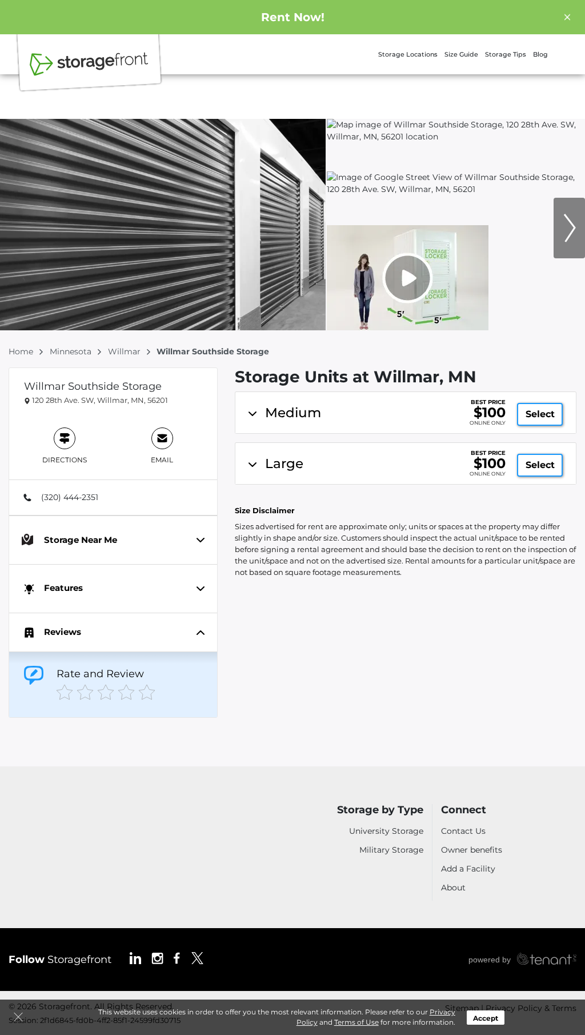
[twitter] (197, 957)
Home (22, 351)
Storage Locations (408, 54)
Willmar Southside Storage (93, 386)
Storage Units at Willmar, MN (355, 376)
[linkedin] (135, 957)
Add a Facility (468, 869)
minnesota (72, 351)
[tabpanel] (405, 412)
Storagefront (60, 959)
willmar (125, 351)
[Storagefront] (89, 70)
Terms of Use (356, 1022)
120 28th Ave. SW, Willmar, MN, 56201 (99, 400)
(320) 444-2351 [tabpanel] (69, 497)
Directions (64, 459)
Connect (463, 810)
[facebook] (177, 957)
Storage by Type (380, 810)
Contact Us (463, 831)
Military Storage (391, 850)
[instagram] (157, 957)
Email (162, 459)
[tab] (113, 497)
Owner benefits (471, 850)
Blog (540, 54)
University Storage (386, 831)
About (453, 887)
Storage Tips (505, 54)
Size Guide (461, 54)
